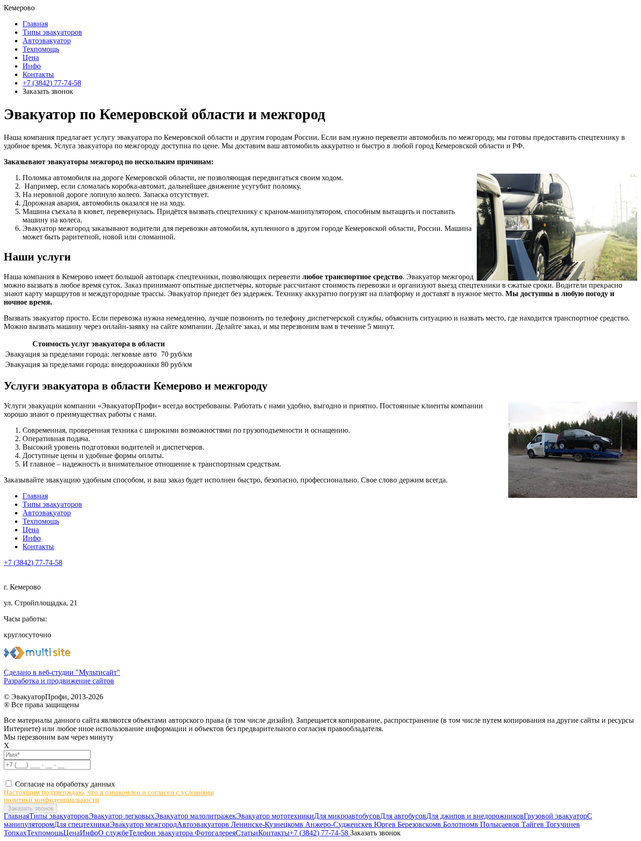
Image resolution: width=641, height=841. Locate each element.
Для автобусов (403, 816)
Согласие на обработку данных (65, 784)
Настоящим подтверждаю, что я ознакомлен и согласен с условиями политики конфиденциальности (109, 795)
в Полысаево (495, 824)
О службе (113, 833)
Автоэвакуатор (47, 41)
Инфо (32, 66)
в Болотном (455, 824)
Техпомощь (41, 49)
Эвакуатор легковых (121, 816)
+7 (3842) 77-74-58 (52, 83)
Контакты (38, 74)
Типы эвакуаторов (52, 32)
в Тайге (528, 824)
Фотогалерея (215, 833)
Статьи (247, 833)
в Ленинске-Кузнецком (262, 824)
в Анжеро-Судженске (333, 824)
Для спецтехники (82, 824)
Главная (35, 24)
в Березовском (414, 824)
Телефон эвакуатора (162, 833)
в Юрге (380, 824)
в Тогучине (558, 824)
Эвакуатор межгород (143, 824)
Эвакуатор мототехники (275, 816)
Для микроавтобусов (347, 816)
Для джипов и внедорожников (475, 816)
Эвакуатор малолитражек (195, 816)
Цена (31, 57)
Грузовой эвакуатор (555, 816)
